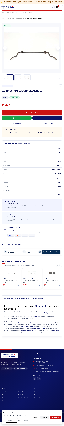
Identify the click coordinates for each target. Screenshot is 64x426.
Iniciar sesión (37, 397)
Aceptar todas (55, 417)
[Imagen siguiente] (58, 48)
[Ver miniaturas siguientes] (60, 77)
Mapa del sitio (5, 407)
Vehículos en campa (7, 391)
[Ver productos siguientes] (60, 265)
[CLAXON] (52, 272)
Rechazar (35, 417)
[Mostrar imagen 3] (27, 77)
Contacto (4, 400)
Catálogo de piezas (6, 388)
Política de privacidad (23, 391)
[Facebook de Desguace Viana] (34, 378)
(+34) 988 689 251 (49, 365)
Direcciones (37, 394)
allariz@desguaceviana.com (42, 368)
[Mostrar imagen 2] (18, 77)
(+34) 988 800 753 (40, 365)
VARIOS (5, 278)
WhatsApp (18, 118)
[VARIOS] (11, 272)
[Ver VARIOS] (18, 285)
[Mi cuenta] (53, 7)
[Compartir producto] (60, 86)
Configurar (45, 417)
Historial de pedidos (38, 391)
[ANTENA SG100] (32, 272)
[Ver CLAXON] (59, 285)
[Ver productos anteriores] (57, 265)
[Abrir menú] (61, 7)
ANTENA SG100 (28, 278)
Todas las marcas (6, 404)
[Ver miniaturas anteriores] (3, 77)
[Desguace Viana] (9, 355)
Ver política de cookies (11, 422)
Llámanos (48, 118)
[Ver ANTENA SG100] (39, 285)
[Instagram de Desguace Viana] (39, 378)
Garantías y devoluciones (24, 397)
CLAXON (46, 278)
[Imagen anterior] (5, 48)
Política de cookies (22, 394)
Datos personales (38, 388)
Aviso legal (20, 388)
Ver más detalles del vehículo (51, 251)
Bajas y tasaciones (6, 394)
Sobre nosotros (5, 397)
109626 (5, 97)
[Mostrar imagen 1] (10, 77)
